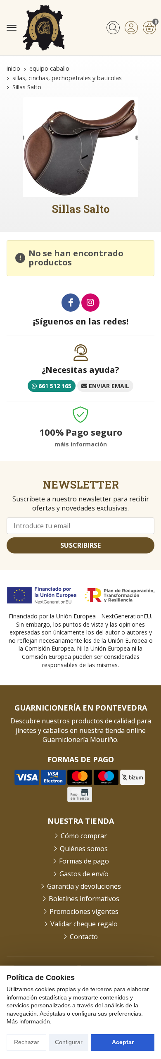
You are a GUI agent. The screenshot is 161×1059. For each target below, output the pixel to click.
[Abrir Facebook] (70, 302)
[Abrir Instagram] (90, 302)
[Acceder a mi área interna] (131, 27)
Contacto (84, 936)
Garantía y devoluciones (84, 886)
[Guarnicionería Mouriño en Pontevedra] (43, 27)
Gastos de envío (84, 873)
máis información (80, 444)
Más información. (29, 1021)
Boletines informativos (84, 898)
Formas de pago (84, 861)
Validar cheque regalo (84, 923)
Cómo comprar (84, 835)
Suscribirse (80, 545)
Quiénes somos (84, 848)
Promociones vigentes (84, 911)
